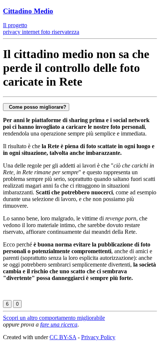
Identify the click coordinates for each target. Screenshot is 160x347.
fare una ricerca (58, 324)
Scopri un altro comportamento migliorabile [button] (54, 318)
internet (29, 32)
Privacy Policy (98, 337)
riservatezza (64, 32)
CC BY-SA (62, 337)
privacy (11, 32)
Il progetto (15, 25)
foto (44, 32)
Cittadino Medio (28, 11)
